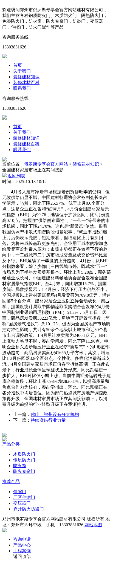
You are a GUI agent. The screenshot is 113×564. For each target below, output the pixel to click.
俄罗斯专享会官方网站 (46, 164)
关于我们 (22, 71)
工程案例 (22, 550)
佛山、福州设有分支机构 (55, 414)
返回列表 (16, 175)
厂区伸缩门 (24, 497)
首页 (17, 65)
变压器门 (22, 503)
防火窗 (19, 465)
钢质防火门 (24, 460)
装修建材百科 (26, 82)
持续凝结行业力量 (48, 420)
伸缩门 (19, 491)
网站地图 (93, 524)
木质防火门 (24, 454)
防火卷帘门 (24, 471)
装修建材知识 (26, 76)
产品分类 (11, 444)
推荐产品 (11, 481)
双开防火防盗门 (28, 509)
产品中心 (22, 545)
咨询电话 (22, 539)
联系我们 (22, 88)
